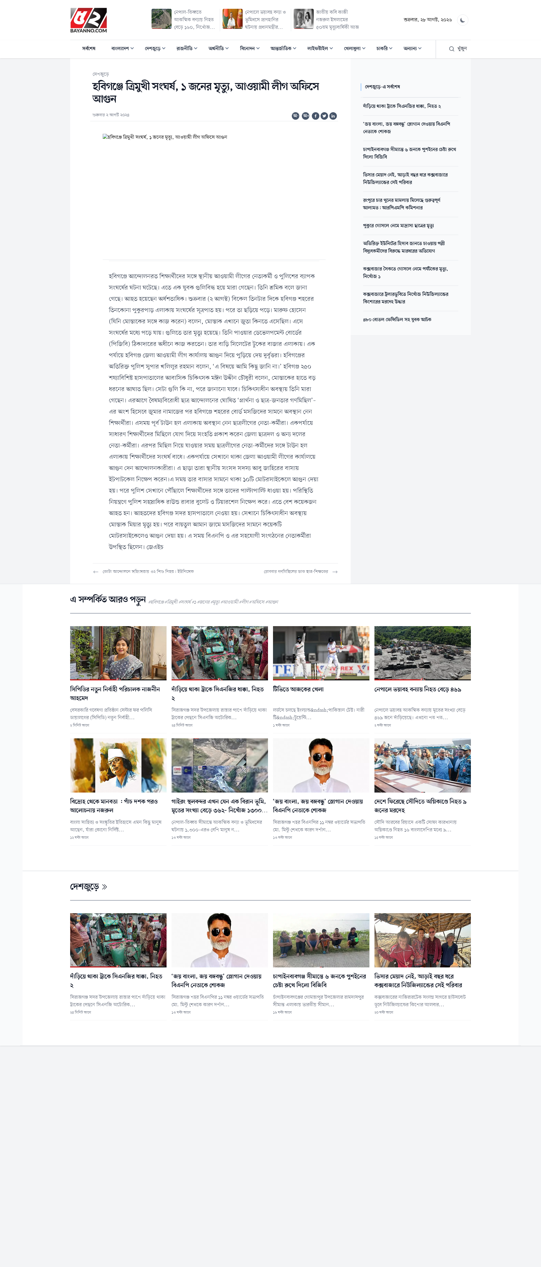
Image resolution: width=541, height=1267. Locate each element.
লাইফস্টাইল (322, 49)
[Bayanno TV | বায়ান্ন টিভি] (88, 20)
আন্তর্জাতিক (285, 49)
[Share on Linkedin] (333, 116)
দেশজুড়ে (157, 49)
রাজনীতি (189, 49)
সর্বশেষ (88, 48)
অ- (296, 116)
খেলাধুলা (356, 49)
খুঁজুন (462, 48)
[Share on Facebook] (315, 116)
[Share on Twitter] (324, 116)
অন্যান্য (414, 49)
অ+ (306, 116)
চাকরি (386, 49)
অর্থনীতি (221, 49)
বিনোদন (252, 49)
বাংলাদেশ (124, 49)
